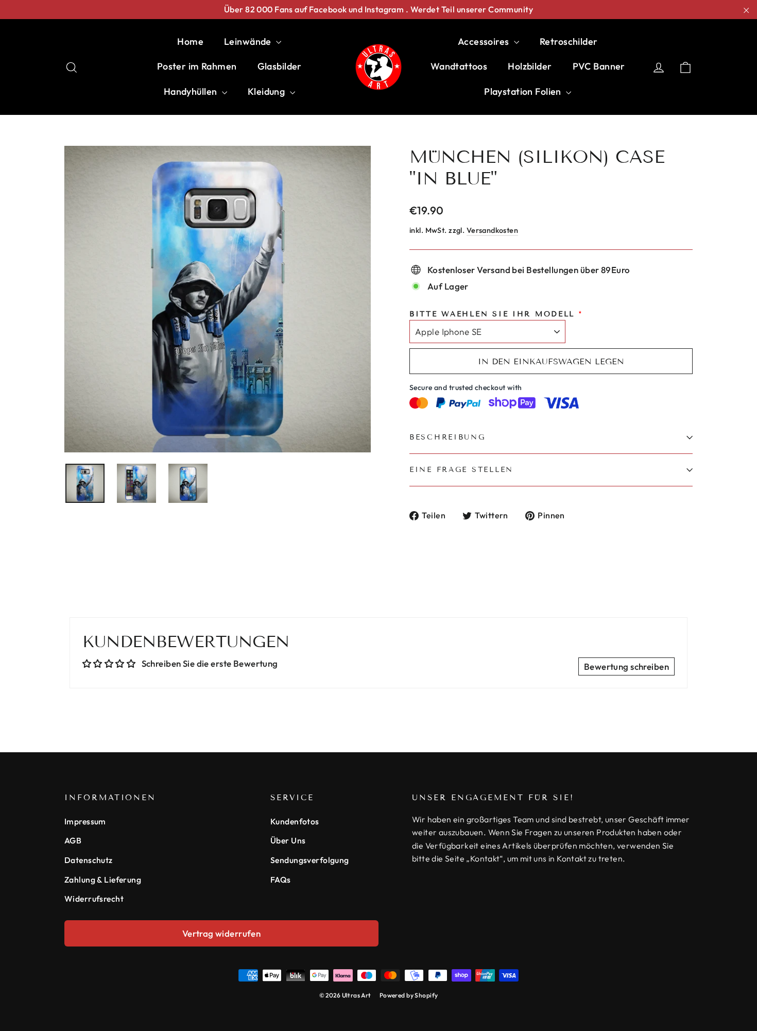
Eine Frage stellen (461, 469)
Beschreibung (447, 437)
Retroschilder (569, 41)
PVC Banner (599, 66)
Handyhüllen (191, 91)
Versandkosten (493, 230)
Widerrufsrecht (94, 898)
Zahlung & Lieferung (102, 879)
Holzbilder (530, 66)
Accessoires (484, 41)
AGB (72, 840)
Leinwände (248, 41)
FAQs (280, 879)
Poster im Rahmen (197, 66)
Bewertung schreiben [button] (626, 666)
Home (190, 41)
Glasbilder (279, 66)
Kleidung (267, 91)
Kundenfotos (294, 821)
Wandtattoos (459, 66)
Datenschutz (88, 860)
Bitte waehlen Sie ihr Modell (492, 314)
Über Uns (287, 840)
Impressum (85, 821)
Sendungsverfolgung (309, 860)
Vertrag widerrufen (221, 933)
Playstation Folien (523, 91)
